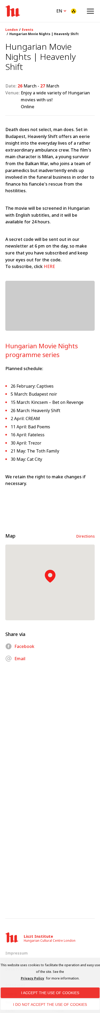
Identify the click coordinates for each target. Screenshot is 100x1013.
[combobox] (62, 10)
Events (27, 30)
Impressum (16, 953)
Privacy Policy (32, 978)
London (11, 30)
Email (19, 659)
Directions (85, 536)
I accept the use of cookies (50, 993)
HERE (49, 266)
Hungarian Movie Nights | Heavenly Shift (44, 34)
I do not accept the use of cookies (50, 1004)
